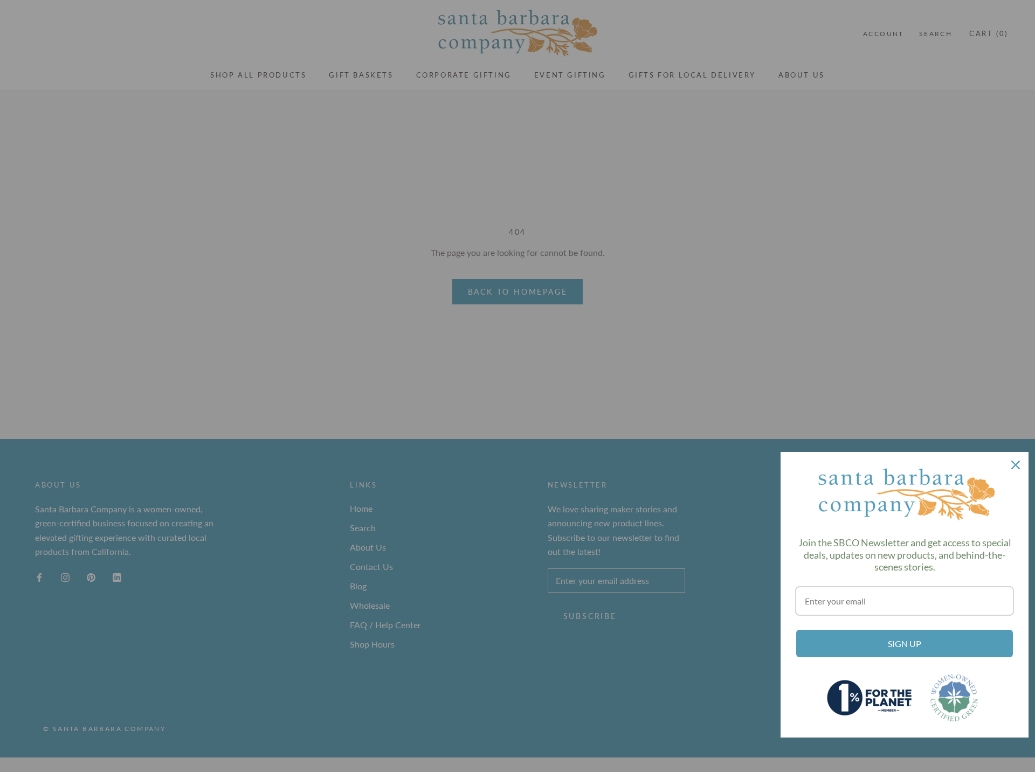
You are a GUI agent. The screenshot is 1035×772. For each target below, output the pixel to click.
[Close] (1016, 465)
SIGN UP (904, 643)
